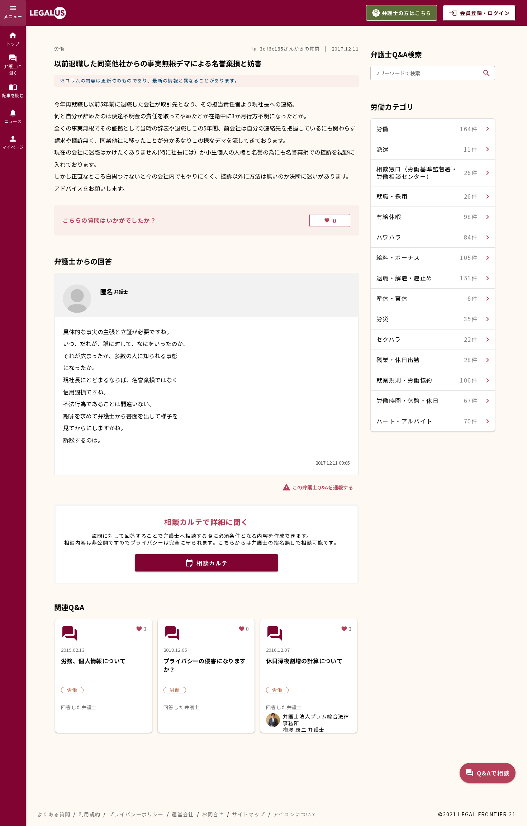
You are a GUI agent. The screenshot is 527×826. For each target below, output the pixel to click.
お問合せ (213, 814)
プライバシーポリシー (136, 814)
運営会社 (183, 814)
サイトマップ (248, 814)
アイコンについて (295, 814)
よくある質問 (53, 814)
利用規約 (90, 814)
